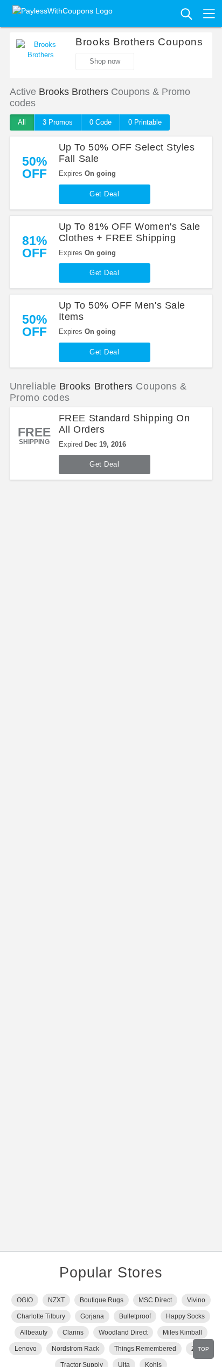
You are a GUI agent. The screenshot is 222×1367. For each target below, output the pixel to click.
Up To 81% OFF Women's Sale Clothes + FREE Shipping (129, 232)
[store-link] (40, 55)
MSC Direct (155, 1300)
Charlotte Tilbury (41, 1316)
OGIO (25, 1300)
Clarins (73, 1332)
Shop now (104, 61)
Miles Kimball (182, 1332)
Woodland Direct (123, 1332)
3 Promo (58, 122)
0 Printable (145, 122)
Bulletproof (135, 1316)
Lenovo (26, 1348)
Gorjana (92, 1316)
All (22, 122)
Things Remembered (145, 1348)
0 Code (100, 122)
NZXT (56, 1300)
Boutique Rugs (101, 1300)
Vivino (196, 1300)
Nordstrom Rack (75, 1348)
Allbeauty (33, 1332)
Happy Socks (185, 1316)
